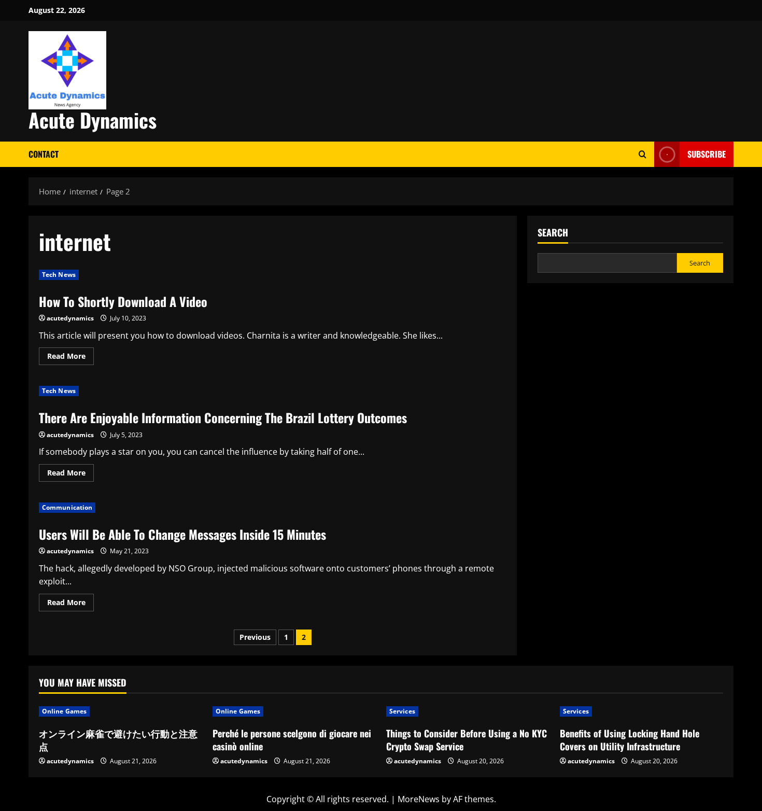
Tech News (59, 274)
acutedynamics (70, 318)
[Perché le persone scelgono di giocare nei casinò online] (294, 711)
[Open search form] (642, 154)
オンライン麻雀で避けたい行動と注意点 (118, 739)
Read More (70, 358)
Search (553, 232)
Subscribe (706, 154)
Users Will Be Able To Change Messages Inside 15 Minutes (182, 534)
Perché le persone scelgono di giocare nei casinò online (292, 739)
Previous (255, 637)
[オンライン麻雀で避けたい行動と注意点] (120, 711)
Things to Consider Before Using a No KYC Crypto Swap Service (466, 739)
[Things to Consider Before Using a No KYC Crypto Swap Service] (467, 711)
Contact (44, 154)
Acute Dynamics (93, 119)
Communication (67, 507)
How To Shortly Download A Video (123, 301)
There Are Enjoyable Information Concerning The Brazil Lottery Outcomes (223, 417)
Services (402, 711)
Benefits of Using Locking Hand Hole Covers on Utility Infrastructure (629, 739)
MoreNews (419, 799)
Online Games (64, 711)
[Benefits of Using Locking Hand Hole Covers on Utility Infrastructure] (641, 711)
